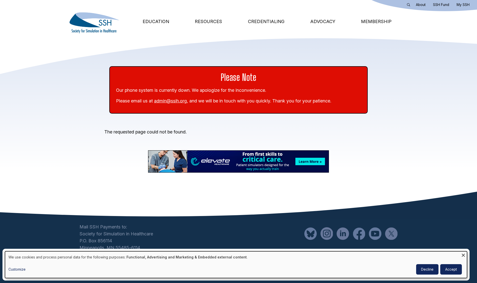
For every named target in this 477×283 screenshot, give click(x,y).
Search (409, 5)
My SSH (463, 4)
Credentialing (266, 21)
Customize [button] (17, 269)
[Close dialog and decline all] (463, 254)
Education (156, 21)
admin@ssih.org (170, 100)
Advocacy (322, 21)
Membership (376, 21)
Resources (208, 21)
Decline (427, 269)
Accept (451, 269)
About (421, 4)
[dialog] (236, 264)
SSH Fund (441, 4)
